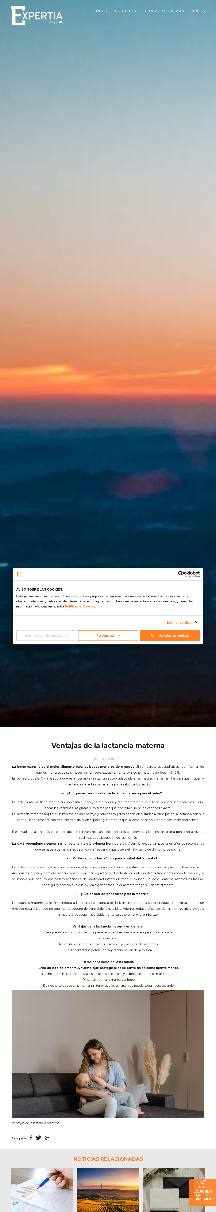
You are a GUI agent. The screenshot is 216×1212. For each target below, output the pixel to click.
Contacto (155, 11)
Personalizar (105, 635)
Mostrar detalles (179, 622)
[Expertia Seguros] (42, 16)
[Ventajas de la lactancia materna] (108, 1054)
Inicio (102, 11)
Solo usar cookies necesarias (46, 635)
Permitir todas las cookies (170, 635)
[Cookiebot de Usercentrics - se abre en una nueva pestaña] (181, 574)
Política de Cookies (80, 606)
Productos (127, 11)
